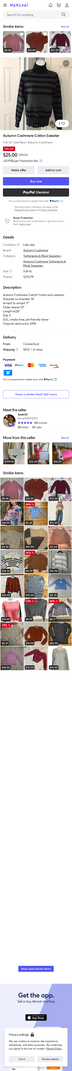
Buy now (36, 181)
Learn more (25, 224)
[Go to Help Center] (18, 245)
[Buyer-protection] (40, 160)
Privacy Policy (54, 1048)
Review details (50, 1059)
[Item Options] (66, 63)
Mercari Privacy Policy (25, 209)
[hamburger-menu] (5, 5)
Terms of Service (49, 209)
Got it (21, 1059)
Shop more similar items (36, 968)
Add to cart (53, 170)
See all (65, 437)
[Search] (63, 14)
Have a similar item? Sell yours (36, 394)
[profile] (67, 5)
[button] (50, 5)
